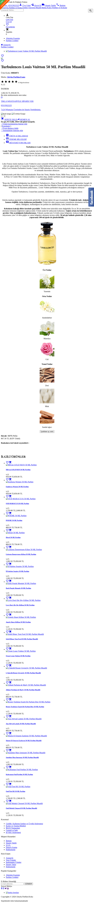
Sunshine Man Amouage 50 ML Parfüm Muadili (22, 757)
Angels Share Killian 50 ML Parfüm (18, 622)
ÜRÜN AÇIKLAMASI (17, 136)
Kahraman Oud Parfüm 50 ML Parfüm (19, 774)
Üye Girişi (25, 5)
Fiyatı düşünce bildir (9, 128)
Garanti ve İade (12, 830)
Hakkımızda (10, 850)
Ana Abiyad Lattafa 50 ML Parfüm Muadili (21, 724)
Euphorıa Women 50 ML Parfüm (17, 487)
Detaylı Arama (11, 847)
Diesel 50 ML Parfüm (13, 537)
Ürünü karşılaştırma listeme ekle (14, 124)
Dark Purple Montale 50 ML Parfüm (18, 588)
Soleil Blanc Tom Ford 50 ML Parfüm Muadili (22, 639)
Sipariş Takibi (49, 5)
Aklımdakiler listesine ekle (12, 130)
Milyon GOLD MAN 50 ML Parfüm (18, 470)
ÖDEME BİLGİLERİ (16, 139)
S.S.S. (8, 845)
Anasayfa (7, 45)
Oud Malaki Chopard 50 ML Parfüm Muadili (21, 808)
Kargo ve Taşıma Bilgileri (16, 826)
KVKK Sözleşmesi (13, 832)
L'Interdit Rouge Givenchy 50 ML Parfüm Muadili (23, 673)
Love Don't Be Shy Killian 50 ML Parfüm (20, 605)
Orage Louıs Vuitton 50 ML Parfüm (18, 656)
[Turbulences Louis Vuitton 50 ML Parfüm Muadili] (2, 58)
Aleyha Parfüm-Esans (16, 77)
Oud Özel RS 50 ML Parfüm (15, 791)
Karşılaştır (6, 126)
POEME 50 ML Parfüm (14, 520)
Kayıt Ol (36, 5)
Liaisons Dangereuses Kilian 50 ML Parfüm (21, 554)
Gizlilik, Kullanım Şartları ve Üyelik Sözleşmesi (24, 824)
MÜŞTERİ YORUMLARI (18, 143)
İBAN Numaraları (13, 828)
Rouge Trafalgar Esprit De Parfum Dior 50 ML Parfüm (25, 707)
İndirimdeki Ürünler (13, 862)
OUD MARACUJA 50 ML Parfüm (17, 503)
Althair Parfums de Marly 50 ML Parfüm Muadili (23, 690)
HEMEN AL (25, 119)
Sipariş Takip (11, 864)
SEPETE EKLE (9, 119)
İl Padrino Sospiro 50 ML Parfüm (17, 571)
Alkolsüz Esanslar (13, 38)
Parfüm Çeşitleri (12, 41)
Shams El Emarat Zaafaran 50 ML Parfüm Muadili (23, 740)
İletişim (60, 5)
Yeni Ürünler (11, 860)
